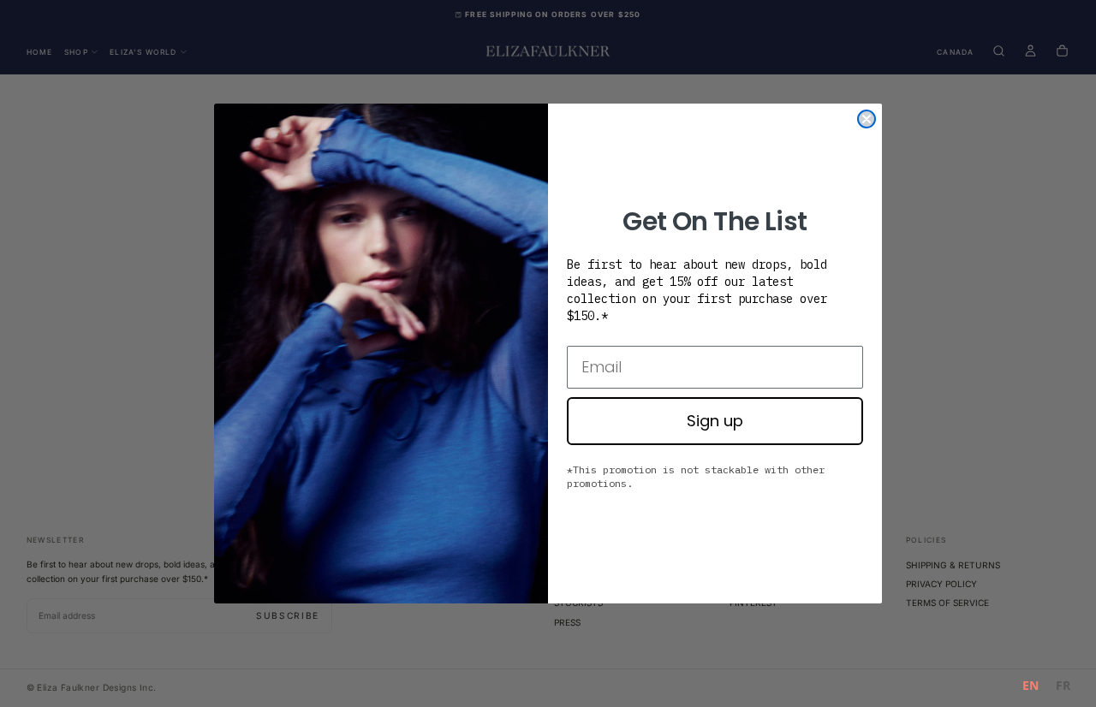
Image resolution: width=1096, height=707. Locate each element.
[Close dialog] (866, 119)
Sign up (715, 420)
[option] (1063, 687)
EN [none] (1030, 685)
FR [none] (1063, 685)
